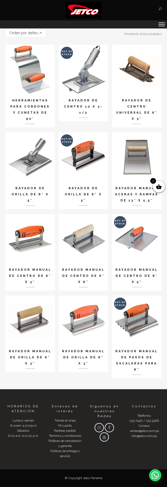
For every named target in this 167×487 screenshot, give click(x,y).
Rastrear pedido (65, 431)
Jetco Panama (92, 478)
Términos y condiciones (65, 436)
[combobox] (25, 32)
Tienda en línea (65, 420)
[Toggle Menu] (161, 24)
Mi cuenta (65, 425)
